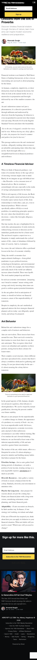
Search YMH (8, 634)
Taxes (15, 639)
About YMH (30, 628)
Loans (23, 634)
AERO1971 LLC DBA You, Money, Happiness (17, 618)
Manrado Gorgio (13, 40)
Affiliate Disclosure (25, 631)
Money (7, 636)
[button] (34, 2)
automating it (24, 470)
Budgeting (31, 636)
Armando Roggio (12, 607)
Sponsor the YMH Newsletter (14, 628)
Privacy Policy (12, 631)
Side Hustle (15, 636)
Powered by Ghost (19, 644)
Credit (17, 634)
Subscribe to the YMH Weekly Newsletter (19, 623)
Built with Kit (18, 563)
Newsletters (31, 634)
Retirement (22, 639)
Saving (23, 636)
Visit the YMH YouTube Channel (19, 626)
